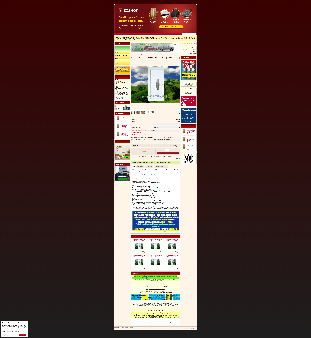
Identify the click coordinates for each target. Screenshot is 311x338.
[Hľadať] (195, 34)
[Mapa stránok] (196, 328)
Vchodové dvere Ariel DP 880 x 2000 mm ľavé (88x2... (155, 256)
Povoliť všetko (22, 335)
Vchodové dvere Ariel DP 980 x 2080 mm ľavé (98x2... (139, 240)
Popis (133, 166)
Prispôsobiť (5, 335)
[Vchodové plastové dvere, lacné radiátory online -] (155, 18)
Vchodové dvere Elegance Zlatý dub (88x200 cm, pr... (124, 127)
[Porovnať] (175, 159)
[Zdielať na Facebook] (186, 84)
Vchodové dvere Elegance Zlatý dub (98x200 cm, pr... (124, 119)
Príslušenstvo (149, 166)
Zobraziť (193, 53)
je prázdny (193, 47)
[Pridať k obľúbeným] (192, 84)
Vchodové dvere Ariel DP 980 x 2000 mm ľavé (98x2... (172, 240)
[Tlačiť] (177, 159)
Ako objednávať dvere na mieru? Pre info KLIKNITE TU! (163, 137)
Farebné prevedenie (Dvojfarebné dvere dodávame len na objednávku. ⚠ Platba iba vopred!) (138, 132)
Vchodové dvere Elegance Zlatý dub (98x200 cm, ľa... (124, 135)
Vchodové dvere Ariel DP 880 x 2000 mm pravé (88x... (172, 256)
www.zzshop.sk (142, 323)
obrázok (159, 190)
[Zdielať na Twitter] (189, 84)
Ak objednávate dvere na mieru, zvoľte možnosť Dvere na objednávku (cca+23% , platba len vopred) (141, 139)
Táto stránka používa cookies (11, 323)
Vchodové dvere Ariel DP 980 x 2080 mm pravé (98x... (155, 240)
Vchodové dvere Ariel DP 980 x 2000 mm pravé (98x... (139, 256)
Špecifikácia (140, 166)
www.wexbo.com (125, 327)
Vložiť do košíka (167, 152)
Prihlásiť (131, 327)
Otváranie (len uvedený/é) (136, 127)
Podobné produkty (159, 166)
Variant (132, 124)
